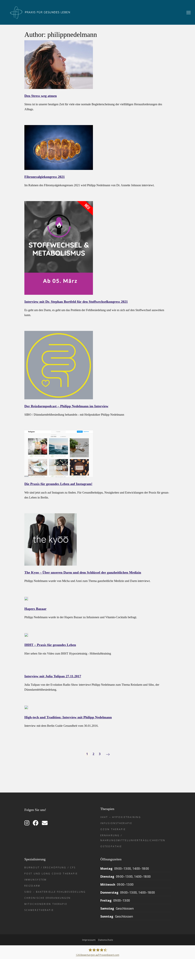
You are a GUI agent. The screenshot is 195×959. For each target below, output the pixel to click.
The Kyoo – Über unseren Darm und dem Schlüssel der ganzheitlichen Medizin (82, 572)
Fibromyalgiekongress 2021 (44, 177)
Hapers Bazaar (35, 609)
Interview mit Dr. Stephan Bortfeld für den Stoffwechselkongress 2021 (76, 302)
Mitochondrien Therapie (45, 904)
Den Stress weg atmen (40, 96)
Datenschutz (105, 940)
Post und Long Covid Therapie (51, 873)
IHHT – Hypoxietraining (120, 817)
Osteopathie (111, 846)
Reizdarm (32, 885)
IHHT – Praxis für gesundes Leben (50, 645)
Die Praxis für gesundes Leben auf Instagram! (58, 484)
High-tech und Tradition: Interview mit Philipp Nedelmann (68, 717)
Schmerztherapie (39, 910)
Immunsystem (35, 879)
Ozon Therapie (113, 829)
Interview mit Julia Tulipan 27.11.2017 (52, 676)
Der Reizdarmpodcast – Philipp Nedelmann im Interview (66, 406)
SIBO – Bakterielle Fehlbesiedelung (55, 891)
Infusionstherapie (116, 823)
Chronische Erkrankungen (47, 898)
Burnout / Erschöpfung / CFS (50, 867)
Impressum (88, 940)
